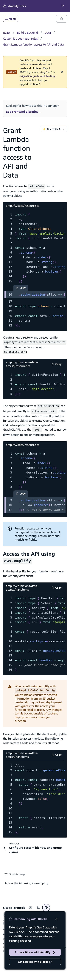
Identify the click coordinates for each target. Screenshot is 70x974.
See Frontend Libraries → (24, 111)
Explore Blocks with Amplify (32, 952)
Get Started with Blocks (33, 961)
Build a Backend (27, 32)
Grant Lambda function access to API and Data (33, 44)
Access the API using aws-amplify (26, 883)
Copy (24, 288)
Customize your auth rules (20, 38)
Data (48, 32)
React (6, 32)
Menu (12, 18)
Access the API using (29, 556)
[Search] (61, 19)
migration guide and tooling (37, 76)
